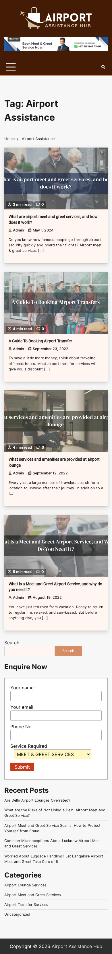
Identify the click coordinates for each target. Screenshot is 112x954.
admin (18, 230)
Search (11, 642)
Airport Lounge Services (25, 885)
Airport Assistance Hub (77, 946)
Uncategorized (17, 914)
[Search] (103, 67)
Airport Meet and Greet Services (32, 895)
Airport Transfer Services (26, 904)
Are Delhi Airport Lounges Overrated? (37, 800)
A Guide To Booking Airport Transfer (40, 341)
